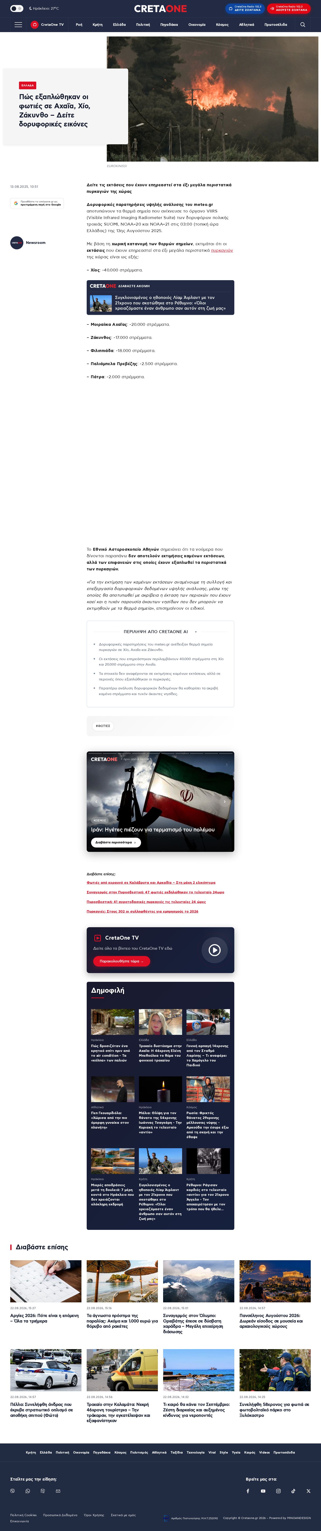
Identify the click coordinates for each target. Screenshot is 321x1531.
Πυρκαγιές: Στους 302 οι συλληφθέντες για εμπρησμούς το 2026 (142, 911)
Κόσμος (222, 24)
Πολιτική (143, 24)
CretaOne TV (52, 24)
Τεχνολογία (196, 1452)
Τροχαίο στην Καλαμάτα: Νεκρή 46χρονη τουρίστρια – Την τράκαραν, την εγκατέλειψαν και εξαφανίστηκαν (118, 1413)
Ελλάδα (119, 24)
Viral (212, 1452)
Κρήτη (98, 24)
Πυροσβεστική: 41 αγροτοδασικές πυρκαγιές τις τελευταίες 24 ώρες (146, 902)
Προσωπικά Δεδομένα (60, 1515)
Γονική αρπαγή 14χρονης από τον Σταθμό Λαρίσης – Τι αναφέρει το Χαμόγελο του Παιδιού (207, 1055)
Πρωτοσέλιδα (276, 24)
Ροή (79, 24)
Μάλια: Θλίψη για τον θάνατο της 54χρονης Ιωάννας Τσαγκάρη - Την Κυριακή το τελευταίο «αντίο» (160, 1122)
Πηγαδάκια (169, 24)
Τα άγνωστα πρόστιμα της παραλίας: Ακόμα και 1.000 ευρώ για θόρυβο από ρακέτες (122, 1321)
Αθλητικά (246, 24)
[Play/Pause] (160, 801)
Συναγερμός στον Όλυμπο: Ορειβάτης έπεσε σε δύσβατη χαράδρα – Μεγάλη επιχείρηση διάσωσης (193, 1324)
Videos (264, 1452)
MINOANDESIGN (299, 1518)
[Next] (224, 801)
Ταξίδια (177, 1452)
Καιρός (249, 1452)
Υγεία (236, 1452)
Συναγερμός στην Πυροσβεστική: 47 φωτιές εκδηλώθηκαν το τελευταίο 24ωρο (155, 892)
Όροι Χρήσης (94, 1515)
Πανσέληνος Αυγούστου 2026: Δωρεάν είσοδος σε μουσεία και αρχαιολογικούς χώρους (271, 1321)
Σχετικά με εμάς (123, 1515)
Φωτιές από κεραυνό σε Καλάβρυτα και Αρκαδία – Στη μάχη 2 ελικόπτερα (151, 882)
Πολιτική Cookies (23, 1515)
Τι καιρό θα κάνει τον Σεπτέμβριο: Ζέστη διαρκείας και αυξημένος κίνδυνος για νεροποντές (196, 1410)
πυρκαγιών (222, 251)
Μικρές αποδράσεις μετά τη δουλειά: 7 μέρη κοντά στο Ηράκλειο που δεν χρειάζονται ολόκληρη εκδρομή (112, 1194)
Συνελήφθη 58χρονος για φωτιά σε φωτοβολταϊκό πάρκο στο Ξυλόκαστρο (274, 1410)
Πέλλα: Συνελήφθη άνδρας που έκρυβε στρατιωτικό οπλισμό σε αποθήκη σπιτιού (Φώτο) (41, 1410)
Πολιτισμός (139, 1452)
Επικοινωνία (19, 1521)
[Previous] (96, 801)
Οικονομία (196, 24)
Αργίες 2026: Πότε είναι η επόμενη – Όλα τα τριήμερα (44, 1318)
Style (224, 1452)
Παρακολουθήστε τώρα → (122, 961)
